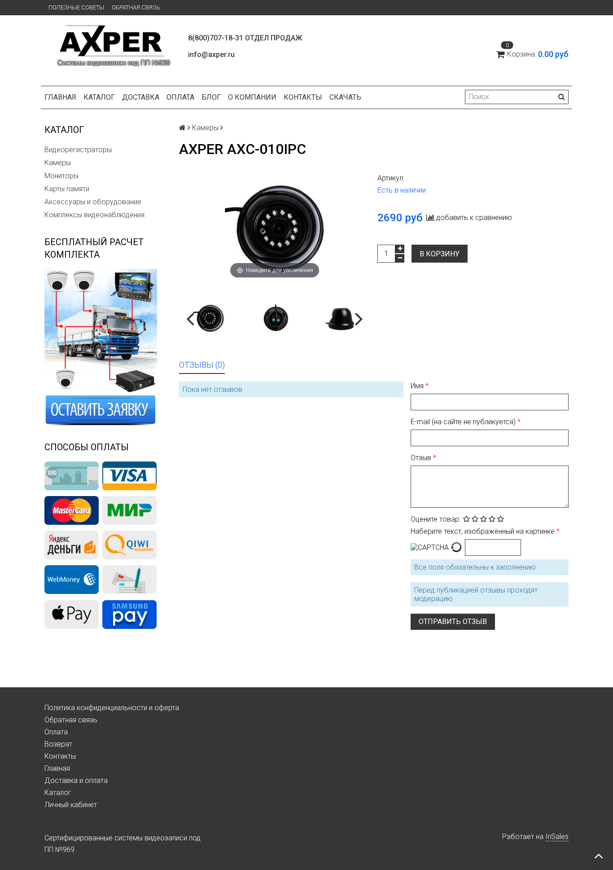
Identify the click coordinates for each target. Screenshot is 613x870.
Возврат (58, 744)
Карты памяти (66, 189)
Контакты (303, 97)
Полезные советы (76, 7)
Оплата (180, 97)
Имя (418, 386)
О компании (252, 97)
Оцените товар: (435, 519)
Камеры (57, 162)
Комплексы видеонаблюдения (94, 215)
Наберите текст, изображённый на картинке (483, 531)
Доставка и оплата (76, 780)
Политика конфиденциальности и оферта (111, 707)
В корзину (440, 254)
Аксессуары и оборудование (92, 202)
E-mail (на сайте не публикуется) (464, 421)
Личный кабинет (70, 804)
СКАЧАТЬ (345, 97)
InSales (557, 836)
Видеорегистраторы (78, 149)
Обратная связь (136, 7)
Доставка (140, 97)
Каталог (99, 97)
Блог (211, 97)
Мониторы (61, 175)
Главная (60, 97)
